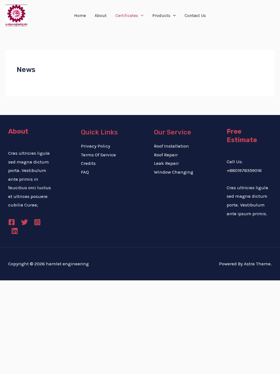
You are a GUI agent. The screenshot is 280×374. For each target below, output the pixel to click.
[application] (141, 15)
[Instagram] (37, 222)
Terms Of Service (98, 154)
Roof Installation (171, 146)
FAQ (85, 172)
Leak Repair (166, 163)
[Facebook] (11, 222)
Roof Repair (166, 154)
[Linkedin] (14, 231)
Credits (88, 163)
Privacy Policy (95, 146)
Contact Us (195, 15)
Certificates (126, 15)
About (101, 15)
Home (80, 15)
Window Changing (173, 172)
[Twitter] (24, 222)
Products (161, 15)
